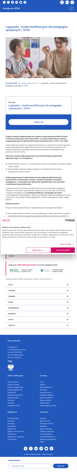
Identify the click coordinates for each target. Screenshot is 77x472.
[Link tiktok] (51, 448)
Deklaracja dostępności (48, 439)
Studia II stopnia (13, 385)
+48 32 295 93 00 (16, 352)
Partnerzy (11, 421)
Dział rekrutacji (13, 418)
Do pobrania (12, 439)
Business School (45, 392)
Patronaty (11, 424)
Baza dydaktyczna (46, 387)
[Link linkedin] (36, 448)
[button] (62, 2)
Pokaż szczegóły (65, 244)
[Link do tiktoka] (24, 2)
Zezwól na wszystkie (63, 250)
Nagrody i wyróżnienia (15, 431)
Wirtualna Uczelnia (46, 424)
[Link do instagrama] (16, 2)
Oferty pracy (12, 434)
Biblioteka (43, 390)
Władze (42, 385)
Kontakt (43, 418)
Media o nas (12, 429)
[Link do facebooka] (4, 2)
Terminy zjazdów (46, 434)
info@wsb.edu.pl (17, 355)
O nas (42, 382)
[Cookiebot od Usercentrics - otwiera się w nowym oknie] (66, 220)
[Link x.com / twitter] (31, 448)
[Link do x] (8, 2)
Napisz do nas (45, 421)
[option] (38, 47)
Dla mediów (12, 426)
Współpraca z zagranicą (16, 437)
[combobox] (67, 2)
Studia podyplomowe (29, 83)
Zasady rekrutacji (14, 405)
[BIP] (10, 361)
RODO (42, 442)
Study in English (13, 398)
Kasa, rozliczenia (46, 429)
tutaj (50, 279)
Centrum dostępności (47, 437)
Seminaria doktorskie (15, 395)
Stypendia (43, 426)
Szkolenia (11, 400)
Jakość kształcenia (46, 398)
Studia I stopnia (13, 382)
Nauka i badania (45, 400)
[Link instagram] (41, 448)
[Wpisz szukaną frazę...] (72, 2)
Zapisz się (38, 122)
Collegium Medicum (47, 395)
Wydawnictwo (44, 403)
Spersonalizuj (37, 250)
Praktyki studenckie (47, 431)
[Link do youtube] (20, 2)
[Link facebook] (26, 448)
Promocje (11, 403)
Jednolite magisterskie (15, 387)
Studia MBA (12, 392)
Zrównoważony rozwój (48, 405)
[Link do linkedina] (12, 2)
